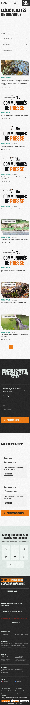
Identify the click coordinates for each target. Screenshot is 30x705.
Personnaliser (24, 701)
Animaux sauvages (20, 645)
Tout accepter (6, 701)
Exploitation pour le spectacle (6, 644)
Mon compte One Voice (7, 691)
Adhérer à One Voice (20, 659)
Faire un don (4, 656)
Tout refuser (15, 701)
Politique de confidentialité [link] (15, 703)
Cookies (3, 695)
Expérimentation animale (21, 643)
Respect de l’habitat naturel (20, 648)
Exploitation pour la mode (8, 645)
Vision (2, 633)
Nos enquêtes (18, 669)
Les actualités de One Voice (7, 670)
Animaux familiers (6, 647)
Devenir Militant (5, 659)
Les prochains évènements (5, 672)
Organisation (4, 634)
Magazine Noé (19, 671)
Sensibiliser (4, 660)
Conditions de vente (6, 693)
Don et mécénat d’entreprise (19, 657)
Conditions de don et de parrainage (21, 691)
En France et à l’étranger (21, 634)
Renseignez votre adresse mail (12, 611)
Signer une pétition (20, 660)
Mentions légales (5, 688)
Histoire (17, 633)
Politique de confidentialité (19, 689)
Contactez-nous (19, 693)
